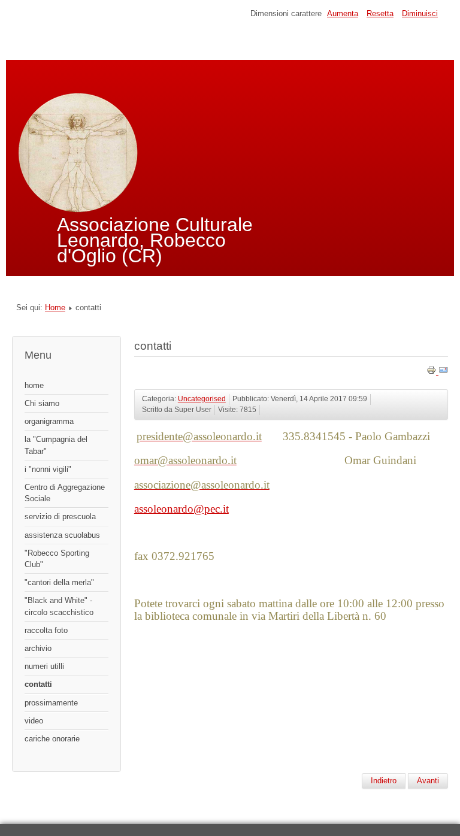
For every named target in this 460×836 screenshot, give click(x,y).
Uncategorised (202, 398)
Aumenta (342, 13)
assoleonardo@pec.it (181, 508)
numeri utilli (44, 666)
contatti (38, 684)
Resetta (380, 13)
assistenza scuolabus (62, 535)
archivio (38, 648)
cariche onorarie (52, 738)
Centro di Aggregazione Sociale (65, 493)
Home (55, 307)
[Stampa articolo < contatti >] (432, 372)
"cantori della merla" (59, 582)
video (34, 720)
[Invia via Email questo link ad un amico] (443, 372)
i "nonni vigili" (48, 469)
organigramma (49, 421)
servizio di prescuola (60, 516)
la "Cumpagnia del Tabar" (56, 445)
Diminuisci (420, 13)
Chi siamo (42, 403)
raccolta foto (46, 630)
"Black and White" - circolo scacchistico (59, 606)
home (34, 385)
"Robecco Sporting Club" (57, 559)
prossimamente (51, 702)
